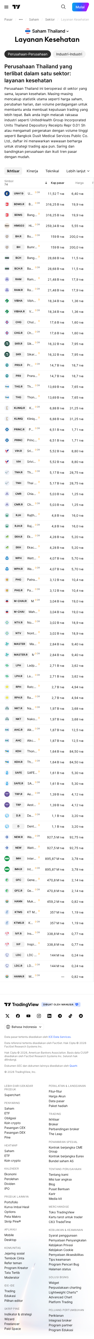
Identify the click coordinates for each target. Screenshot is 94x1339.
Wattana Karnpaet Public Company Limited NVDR (30, 837)
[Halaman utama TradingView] (16, 7)
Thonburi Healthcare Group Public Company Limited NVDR (30, 386)
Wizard (9, 1319)
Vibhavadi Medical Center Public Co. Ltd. (32, 301)
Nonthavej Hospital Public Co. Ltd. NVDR (30, 622)
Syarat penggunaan (63, 1235)
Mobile (9, 1235)
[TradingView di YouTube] (28, 1016)
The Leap (55, 1134)
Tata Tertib (12, 1272)
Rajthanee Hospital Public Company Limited (32, 515)
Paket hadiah (58, 1106)
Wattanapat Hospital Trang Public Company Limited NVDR (30, 569)
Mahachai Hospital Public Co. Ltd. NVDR (32, 601)
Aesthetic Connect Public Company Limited (32, 805)
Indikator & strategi (18, 1314)
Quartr (73, 1065)
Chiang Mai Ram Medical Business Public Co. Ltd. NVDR (30, 504)
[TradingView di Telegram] (60, 1016)
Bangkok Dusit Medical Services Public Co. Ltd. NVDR (31, 204)
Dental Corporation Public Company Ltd (32, 826)
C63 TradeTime (60, 1222)
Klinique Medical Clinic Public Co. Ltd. (32, 419)
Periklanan (56, 1315)
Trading (9, 1291)
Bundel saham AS (61, 1161)
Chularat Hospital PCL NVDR (30, 333)
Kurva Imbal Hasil (16, 1207)
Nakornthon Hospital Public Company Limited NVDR (30, 708)
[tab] (27, 54)
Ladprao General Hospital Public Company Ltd (32, 665)
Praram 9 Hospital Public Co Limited (32, 376)
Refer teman (13, 1263)
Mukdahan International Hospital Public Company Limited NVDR (31, 976)
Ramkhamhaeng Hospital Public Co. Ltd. (32, 279)
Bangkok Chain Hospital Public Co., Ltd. (32, 258)
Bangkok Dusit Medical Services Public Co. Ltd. (32, 215)
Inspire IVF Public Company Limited (32, 944)
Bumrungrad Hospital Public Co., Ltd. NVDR (30, 236)
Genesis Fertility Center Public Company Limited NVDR (30, 890)
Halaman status (60, 1269)
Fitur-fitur (55, 1091)
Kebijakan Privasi (61, 1245)
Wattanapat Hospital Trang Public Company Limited (32, 558)
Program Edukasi (61, 1330)
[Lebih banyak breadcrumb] (21, 19)
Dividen (9, 1184)
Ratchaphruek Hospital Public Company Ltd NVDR (30, 697)
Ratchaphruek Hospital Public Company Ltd (32, 687)
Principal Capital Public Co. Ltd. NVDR (31, 429)
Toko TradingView (61, 1212)
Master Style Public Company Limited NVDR (33, 654)
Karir (52, 1194)
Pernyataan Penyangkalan (67, 1240)
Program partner (60, 1325)
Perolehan (11, 1179)
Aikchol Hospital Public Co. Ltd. (32, 740)
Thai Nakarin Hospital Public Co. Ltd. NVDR (30, 472)
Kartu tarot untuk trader (66, 1217)
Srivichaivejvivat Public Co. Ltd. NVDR (30, 451)
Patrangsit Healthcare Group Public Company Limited (32, 579)
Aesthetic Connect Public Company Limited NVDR (30, 794)
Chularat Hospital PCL (32, 322)
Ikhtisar (54, 1119)
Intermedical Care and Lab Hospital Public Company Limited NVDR (30, 869)
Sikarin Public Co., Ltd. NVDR (30, 343)
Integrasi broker (60, 1320)
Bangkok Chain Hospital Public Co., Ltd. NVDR (30, 268)
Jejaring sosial (14, 1253)
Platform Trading (61, 1302)
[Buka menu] (6, 7)
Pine (7, 1137)
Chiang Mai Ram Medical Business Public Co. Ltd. (32, 494)
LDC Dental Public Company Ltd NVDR (30, 966)
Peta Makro (12, 1216)
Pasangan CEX (14, 1128)
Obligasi (10, 1118)
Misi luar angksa (60, 1179)
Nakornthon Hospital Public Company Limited (32, 719)
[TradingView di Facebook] (18, 1016)
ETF (7, 1113)
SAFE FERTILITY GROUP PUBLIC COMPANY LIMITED (32, 772)
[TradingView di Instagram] (39, 1016)
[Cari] (63, 7)
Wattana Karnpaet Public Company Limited (32, 848)
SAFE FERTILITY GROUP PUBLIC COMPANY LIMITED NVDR (31, 783)
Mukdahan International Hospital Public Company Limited (32, 901)
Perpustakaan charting (65, 1287)
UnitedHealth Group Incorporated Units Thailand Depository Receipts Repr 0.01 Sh (31, 193)
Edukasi (10, 1296)
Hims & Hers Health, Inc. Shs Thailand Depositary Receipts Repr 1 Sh (31, 225)
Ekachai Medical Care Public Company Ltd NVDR (30, 536)
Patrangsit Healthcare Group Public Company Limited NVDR (30, 590)
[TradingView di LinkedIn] (49, 1016)
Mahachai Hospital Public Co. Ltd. (33, 612)
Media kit (55, 1198)
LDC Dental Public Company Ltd (32, 955)
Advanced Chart (60, 1297)
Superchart (12, 1095)
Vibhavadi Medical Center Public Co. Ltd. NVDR (31, 311)
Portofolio (11, 1202)
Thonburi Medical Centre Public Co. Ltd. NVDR (30, 762)
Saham (9, 1108)
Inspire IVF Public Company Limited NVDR (30, 933)
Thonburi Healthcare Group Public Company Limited (32, 397)
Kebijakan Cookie (61, 1250)
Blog (52, 1184)
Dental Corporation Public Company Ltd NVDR (30, 815)
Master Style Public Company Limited (33, 644)
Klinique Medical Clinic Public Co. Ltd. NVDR (31, 408)
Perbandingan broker (64, 1129)
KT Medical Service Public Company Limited (32, 912)
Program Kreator (16, 1268)
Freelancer (11, 1324)
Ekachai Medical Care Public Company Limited (32, 547)
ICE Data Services (60, 1036)
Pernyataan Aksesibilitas (66, 1254)
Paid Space (12, 1328)
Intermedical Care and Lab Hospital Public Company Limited (32, 858)
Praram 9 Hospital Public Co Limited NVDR (30, 365)
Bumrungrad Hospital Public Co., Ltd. (32, 247)
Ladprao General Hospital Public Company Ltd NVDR (30, 676)
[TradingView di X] (7, 1016)
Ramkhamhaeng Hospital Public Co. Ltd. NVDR (30, 290)
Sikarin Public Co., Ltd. (32, 354)
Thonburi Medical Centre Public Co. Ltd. (32, 751)
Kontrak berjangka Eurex (66, 1156)
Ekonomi (10, 1174)
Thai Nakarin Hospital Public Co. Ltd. (32, 483)
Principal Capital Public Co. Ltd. (32, 440)
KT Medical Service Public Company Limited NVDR (31, 923)
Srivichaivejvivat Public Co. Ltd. (32, 461)
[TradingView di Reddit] (81, 1016)
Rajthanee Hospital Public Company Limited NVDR (30, 526)
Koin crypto (12, 1123)
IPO (7, 1188)
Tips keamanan (60, 1259)
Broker (53, 1124)
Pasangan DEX (14, 1132)
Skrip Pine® (12, 1221)
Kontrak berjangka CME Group (65, 1149)
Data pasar (56, 1101)
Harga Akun (57, 1096)
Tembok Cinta (14, 1258)
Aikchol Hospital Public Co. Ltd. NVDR (30, 730)
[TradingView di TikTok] (70, 1016)
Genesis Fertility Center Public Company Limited (32, 880)
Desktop (10, 1240)
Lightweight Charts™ (63, 1292)
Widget (54, 1282)
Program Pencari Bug (64, 1264)
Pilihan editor (13, 1300)
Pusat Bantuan (59, 1189)
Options (10, 1212)
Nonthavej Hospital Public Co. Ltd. (32, 633)
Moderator (11, 1277)
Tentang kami (58, 1174)
